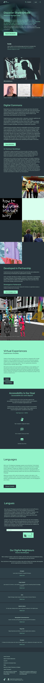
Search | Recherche (10, 33)
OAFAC (26, 413)
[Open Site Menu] (39, 2)
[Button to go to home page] (6, 2)
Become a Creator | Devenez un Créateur (12, 667)
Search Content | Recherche (9, 658)
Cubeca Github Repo (9, 144)
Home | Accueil (7, 656)
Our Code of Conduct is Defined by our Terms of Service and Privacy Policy (10, 673)
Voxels (7, 379)
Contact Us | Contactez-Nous (10, 662)
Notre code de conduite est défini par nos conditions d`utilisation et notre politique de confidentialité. (28, 673)
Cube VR (5, 660)
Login (36, 2)
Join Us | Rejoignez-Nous (10, 292)
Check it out (22, 575)
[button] (8, 74)
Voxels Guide (8, 382)
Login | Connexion (7, 669)
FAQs (5, 665)
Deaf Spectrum (19, 413)
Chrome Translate (9, 486)
